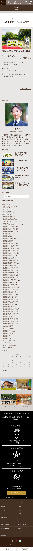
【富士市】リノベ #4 (8, 330)
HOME (2, 502)
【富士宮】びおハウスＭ (8, 296)
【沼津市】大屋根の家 (8, 265)
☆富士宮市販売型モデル (8, 347)
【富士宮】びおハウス (8, 292)
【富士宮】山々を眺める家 (9, 275)
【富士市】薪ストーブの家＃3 (10, 248)
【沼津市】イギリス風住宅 (9, 267)
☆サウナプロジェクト (7, 213)
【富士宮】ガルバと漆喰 (8, 284)
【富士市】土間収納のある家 (10, 231)
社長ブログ (4, 204)
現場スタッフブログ (5, 524)
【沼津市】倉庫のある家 (8, 269)
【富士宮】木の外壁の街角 (9, 277)
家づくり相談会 (4, 517)
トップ (4, 12)
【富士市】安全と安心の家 (9, 228)
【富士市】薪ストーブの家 (9, 252)
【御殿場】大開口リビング (9, 311)
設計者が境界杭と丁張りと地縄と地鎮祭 (16, 51)
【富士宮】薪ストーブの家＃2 (10, 287)
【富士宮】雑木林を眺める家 (10, 272)
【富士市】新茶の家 (7, 241)
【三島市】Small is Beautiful (9, 298)
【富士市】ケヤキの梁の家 (9, 245)
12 (12, 362)
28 (20, 366)
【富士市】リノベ (7, 335)
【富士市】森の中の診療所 (9, 226)
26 (12, 366)
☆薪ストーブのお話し (7, 340)
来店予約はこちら (16, 492)
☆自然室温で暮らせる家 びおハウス (11, 224)
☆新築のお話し (6, 214)
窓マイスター (6, 326)
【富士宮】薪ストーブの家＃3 (10, 286)
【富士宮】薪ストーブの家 (9, 289)
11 (8, 362)
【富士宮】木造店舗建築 (8, 219)
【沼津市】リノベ (7, 338)
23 (29, 364)
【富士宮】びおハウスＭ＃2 (9, 294)
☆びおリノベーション (7, 328)
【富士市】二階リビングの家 (10, 260)
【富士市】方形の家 (7, 236)
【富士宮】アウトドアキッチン (10, 281)
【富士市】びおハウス (8, 258)
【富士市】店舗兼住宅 (8, 262)
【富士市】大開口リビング (9, 243)
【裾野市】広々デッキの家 (9, 313)
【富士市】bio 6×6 (7, 247)
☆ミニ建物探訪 (6, 342)
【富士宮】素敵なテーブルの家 (10, 274)
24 (3, 366)
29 (24, 366)
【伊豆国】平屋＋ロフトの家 (10, 308)
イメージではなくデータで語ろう (11, 221)
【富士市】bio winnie (8, 257)
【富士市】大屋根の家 (8, 240)
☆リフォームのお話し (7, 325)
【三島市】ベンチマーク (8, 304)
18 (8, 364)
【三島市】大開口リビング (9, 299)
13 (16, 362)
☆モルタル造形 (6, 343)
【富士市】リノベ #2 (8, 333)
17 (3, 364)
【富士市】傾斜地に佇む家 (9, 230)
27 (16, 366)
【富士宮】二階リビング (8, 282)
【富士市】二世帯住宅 (8, 238)
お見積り (2, 531)
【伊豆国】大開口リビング (9, 309)
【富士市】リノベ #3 (8, 331)
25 (8, 366)
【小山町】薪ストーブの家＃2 (10, 321)
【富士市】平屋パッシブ (8, 255)
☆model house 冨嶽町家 (8, 345)
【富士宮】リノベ (7, 337)
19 (12, 364)
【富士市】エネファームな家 (10, 233)
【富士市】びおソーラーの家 (10, 253)
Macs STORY (3, 535)
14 (20, 362)
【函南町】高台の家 (7, 306)
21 (20, 364)
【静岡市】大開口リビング (9, 323)
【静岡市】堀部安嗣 (7, 216)
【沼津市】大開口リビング (9, 270)
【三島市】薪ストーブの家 (9, 301)
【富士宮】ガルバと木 (8, 279)
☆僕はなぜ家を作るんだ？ (8, 206)
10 (3, 362)
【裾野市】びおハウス (8, 315)
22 (24, 364)
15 (24, 362)
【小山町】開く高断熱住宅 (9, 318)
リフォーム (3, 510)
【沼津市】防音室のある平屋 (10, 264)
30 (29, 366)
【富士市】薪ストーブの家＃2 (10, 250)
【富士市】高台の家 (7, 235)
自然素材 (5, 223)
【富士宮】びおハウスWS (9, 291)
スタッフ (2, 513)
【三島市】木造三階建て (8, 303)
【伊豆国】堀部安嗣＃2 (8, 218)
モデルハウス (3, 506)
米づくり (5, 209)
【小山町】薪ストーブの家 (9, 320)
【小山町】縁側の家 (7, 316)
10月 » (6, 370)
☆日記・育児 (5, 208)
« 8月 (3, 370)
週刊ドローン (6, 211)
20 (16, 364)
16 (29, 362)
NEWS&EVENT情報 (5, 528)
